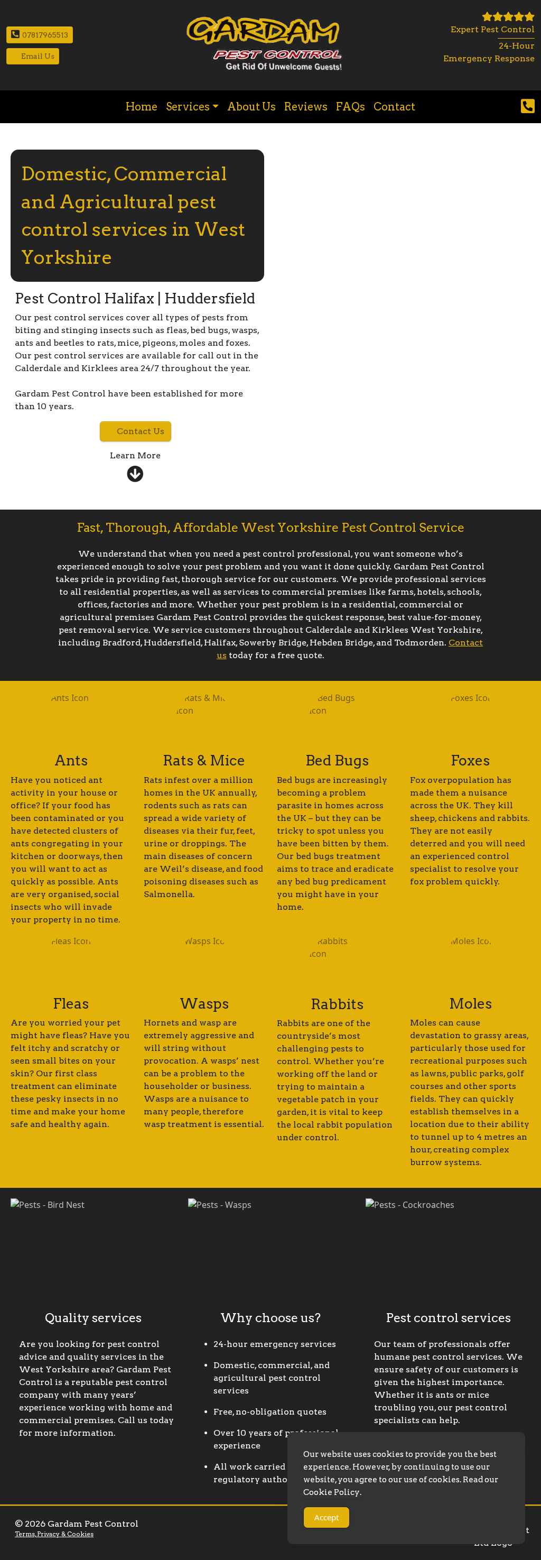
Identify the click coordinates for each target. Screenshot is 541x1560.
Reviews (306, 106)
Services (188, 106)
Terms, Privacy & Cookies (54, 1534)
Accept (326, 1517)
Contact (394, 106)
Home (141, 106)
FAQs (350, 106)
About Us (251, 106)
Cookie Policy (331, 1492)
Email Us (37, 56)
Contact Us (140, 431)
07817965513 (45, 35)
